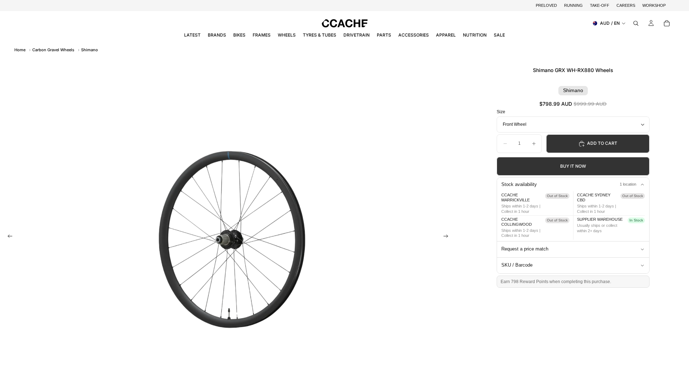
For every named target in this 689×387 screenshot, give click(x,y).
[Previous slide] (8, 237)
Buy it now (573, 166)
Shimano (89, 49)
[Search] (636, 23)
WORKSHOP (654, 5)
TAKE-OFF (599, 5)
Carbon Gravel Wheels (53, 49)
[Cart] (667, 23)
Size (501, 111)
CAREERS (626, 5)
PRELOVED (546, 5)
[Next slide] (448, 237)
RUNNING (573, 5)
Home (19, 49)
